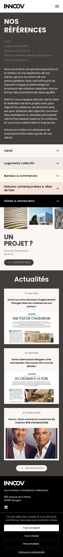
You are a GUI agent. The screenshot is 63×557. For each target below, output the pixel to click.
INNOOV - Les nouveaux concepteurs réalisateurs (16, 6)
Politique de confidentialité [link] (32, 552)
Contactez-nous (21, 262)
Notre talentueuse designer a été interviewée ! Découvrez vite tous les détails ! (31, 363)
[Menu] (55, 6)
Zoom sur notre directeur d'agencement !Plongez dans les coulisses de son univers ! (32, 303)
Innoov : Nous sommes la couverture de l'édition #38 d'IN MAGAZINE (31, 421)
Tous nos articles (34, 468)
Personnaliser (31, 543)
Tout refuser (31, 536)
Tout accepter (31, 527)
